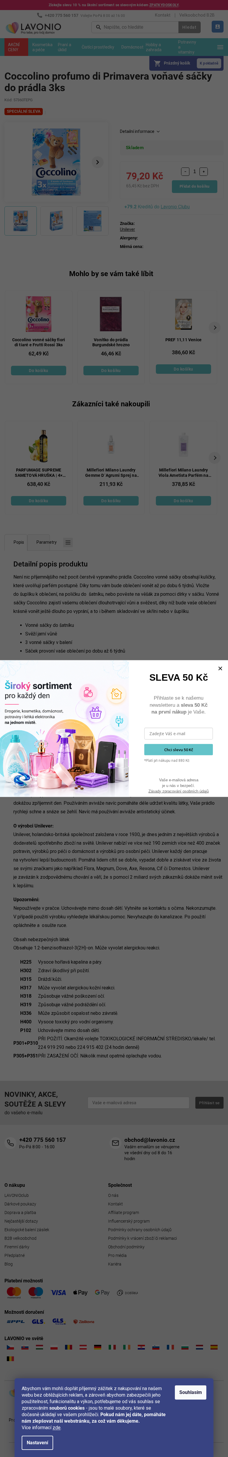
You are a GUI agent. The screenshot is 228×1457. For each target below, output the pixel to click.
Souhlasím (190, 1392)
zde (57, 1427)
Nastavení (37, 1442)
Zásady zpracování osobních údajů (178, 791)
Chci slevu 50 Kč (178, 749)
